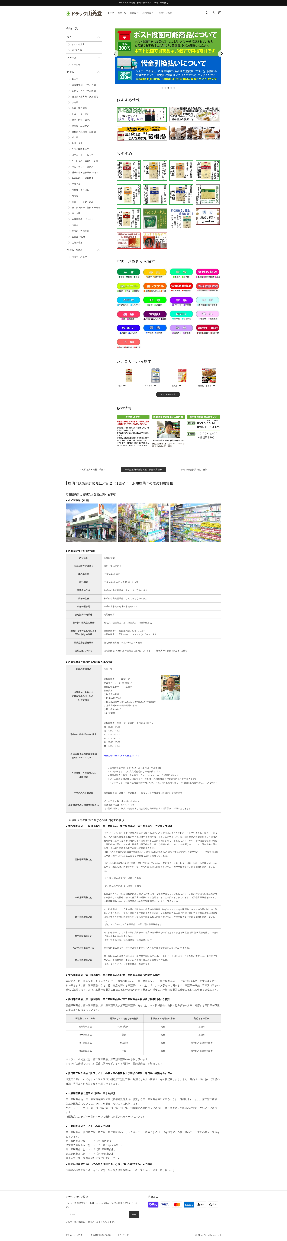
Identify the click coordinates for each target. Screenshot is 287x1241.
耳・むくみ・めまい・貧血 (85, 160)
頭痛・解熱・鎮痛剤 (81, 119)
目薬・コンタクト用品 (83, 201)
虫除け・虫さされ (80, 190)
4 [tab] (171, 88)
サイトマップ (123, 1235)
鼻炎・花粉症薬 (79, 108)
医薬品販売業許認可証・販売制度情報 (143, 469)
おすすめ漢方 (78, 44)
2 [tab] (165, 88)
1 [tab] (162, 88)
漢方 (69, 37)
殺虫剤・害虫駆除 (80, 231)
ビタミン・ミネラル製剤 (84, 90)
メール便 (71, 57)
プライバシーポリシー (75, 1235)
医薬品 (70, 72)
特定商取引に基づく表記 (101, 1235)
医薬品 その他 (78, 236)
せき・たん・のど (80, 114)
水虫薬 (75, 196)
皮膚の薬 (76, 184)
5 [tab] (174, 88)
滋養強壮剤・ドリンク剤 (84, 84)
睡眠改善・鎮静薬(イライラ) (85, 172)
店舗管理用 (77, 242)
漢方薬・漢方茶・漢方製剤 (85, 96)
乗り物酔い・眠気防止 (83, 178)
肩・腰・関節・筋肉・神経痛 (86, 207)
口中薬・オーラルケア (83, 155)
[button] (206, 13)
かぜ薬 (75, 102)
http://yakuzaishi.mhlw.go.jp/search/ (122, 755)
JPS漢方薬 (77, 50)
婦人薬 (75, 137)
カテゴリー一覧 (168, 394)
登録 (134, 1214)
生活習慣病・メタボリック (85, 219)
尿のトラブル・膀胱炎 (83, 166)
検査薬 (75, 225)
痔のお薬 (76, 213)
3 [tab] (168, 88)
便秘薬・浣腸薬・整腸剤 (84, 131)
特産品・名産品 (75, 249)
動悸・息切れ (78, 143)
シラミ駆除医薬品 (80, 149)
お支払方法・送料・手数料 (93, 469)
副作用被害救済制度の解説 (194, 469)
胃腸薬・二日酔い (80, 125)
